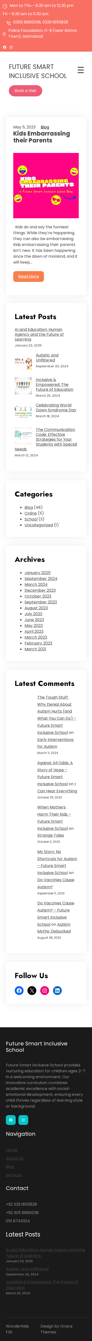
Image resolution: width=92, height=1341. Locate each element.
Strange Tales (50, 835)
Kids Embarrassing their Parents (41, 137)
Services (14, 1175)
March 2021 (35, 649)
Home (11, 1150)
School (31, 519)
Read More (28, 276)
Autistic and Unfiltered (47, 358)
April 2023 (34, 631)
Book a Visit (25, 90)
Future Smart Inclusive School (38, 71)
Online (31, 513)
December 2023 (40, 590)
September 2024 (41, 578)
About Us (14, 1158)
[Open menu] (81, 70)
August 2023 (36, 608)
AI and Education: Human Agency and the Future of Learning (39, 334)
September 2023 (41, 602)
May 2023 (34, 625)
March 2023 (36, 637)
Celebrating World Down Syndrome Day (56, 408)
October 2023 (38, 596)
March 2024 (36, 584)
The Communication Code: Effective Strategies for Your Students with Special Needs (46, 439)
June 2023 (34, 620)
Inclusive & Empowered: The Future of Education (54, 384)
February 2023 (38, 643)
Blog (45, 127)
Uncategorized (39, 525)
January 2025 (38, 573)
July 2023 (33, 614)
